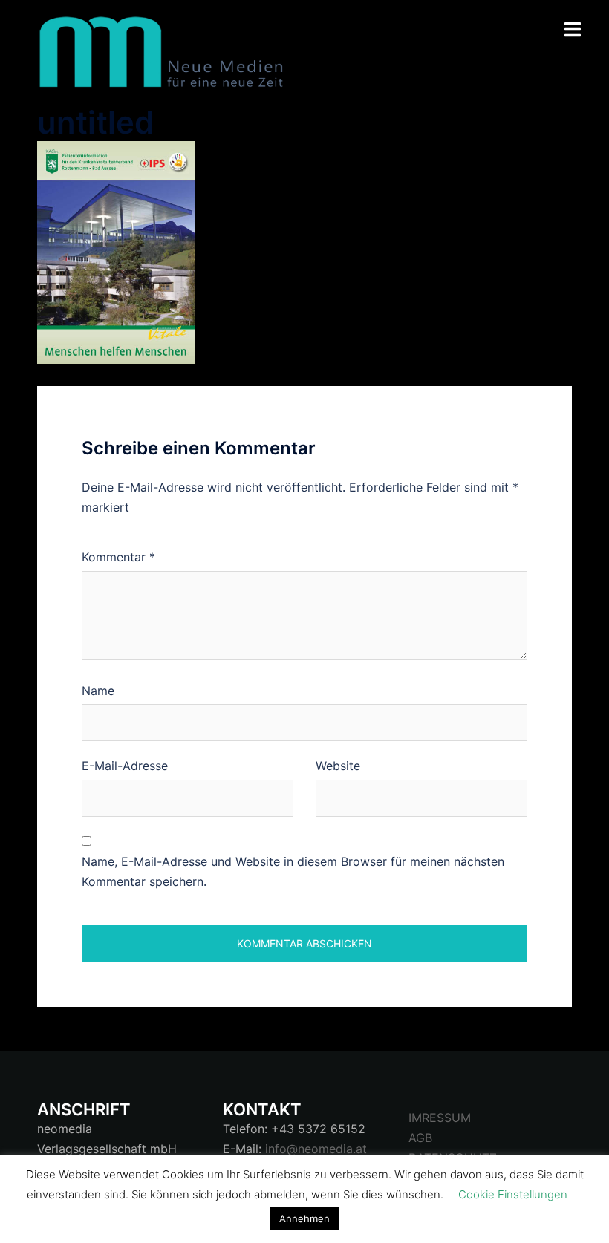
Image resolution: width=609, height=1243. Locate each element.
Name (98, 690)
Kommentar (118, 556)
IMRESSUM (439, 1117)
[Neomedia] (167, 50)
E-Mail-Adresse (125, 765)
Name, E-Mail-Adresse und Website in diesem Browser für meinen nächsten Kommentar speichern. (293, 871)
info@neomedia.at (316, 1148)
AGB (420, 1137)
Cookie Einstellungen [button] (512, 1194)
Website (338, 765)
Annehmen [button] (304, 1218)
